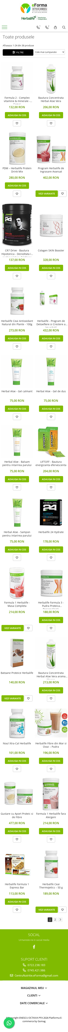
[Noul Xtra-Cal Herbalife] (17, 723)
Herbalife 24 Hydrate (51, 532)
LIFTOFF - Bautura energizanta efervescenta (51, 463)
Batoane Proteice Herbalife (17, 673)
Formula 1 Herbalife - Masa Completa (17, 604)
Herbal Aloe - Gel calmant (16, 391)
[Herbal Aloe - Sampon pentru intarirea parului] (17, 512)
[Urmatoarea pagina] (60, 919)
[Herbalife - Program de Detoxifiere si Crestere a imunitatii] (51, 301)
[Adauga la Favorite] (17, 123)
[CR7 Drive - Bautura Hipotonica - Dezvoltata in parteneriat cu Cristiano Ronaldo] (17, 224)
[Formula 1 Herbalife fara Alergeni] (51, 793)
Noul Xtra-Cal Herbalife (17, 743)
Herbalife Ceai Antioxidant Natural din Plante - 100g (17, 322)
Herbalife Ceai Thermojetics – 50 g (51, 886)
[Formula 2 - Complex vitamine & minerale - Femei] (17, 78)
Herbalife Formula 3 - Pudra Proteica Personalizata (51, 605)
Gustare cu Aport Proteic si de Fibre (17, 815)
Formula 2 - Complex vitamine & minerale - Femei (17, 100)
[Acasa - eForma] (34, 12)
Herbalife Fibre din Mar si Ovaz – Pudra (51, 745)
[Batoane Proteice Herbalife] (17, 653)
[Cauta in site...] (64, 27)
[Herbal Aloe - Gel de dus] (51, 371)
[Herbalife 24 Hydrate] (51, 512)
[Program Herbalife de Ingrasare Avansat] (51, 148)
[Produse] (5, 28)
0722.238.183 (36, 965)
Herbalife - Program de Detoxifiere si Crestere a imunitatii (50, 323)
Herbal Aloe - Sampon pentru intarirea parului (17, 533)
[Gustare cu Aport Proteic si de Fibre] (17, 793)
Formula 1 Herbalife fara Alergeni (51, 815)
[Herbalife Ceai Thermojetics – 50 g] (51, 864)
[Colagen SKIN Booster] (51, 224)
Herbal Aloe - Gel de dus (51, 391)
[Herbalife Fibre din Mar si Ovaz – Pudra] (51, 723)
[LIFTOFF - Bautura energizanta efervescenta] (51, 441)
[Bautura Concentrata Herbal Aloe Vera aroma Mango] (51, 653)
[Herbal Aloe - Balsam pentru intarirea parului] (17, 441)
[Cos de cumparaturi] (55, 27)
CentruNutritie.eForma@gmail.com (36, 975)
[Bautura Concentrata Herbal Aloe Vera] (51, 78)
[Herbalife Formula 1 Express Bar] (17, 864)
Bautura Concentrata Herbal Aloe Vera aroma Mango (51, 675)
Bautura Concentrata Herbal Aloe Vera (51, 99)
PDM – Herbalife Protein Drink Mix (17, 170)
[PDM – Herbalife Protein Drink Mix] (17, 148)
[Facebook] (34, 947)
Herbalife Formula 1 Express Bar (17, 886)
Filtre (19, 52)
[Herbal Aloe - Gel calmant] (17, 371)
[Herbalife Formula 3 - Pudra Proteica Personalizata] (51, 582)
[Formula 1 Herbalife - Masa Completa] (17, 582)
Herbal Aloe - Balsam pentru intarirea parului (17, 463)
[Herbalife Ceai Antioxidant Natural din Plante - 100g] (17, 301)
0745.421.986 (36, 970)
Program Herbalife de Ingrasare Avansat (51, 170)
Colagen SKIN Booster (51, 250)
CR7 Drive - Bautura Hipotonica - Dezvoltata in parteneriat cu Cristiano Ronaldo (17, 253)
